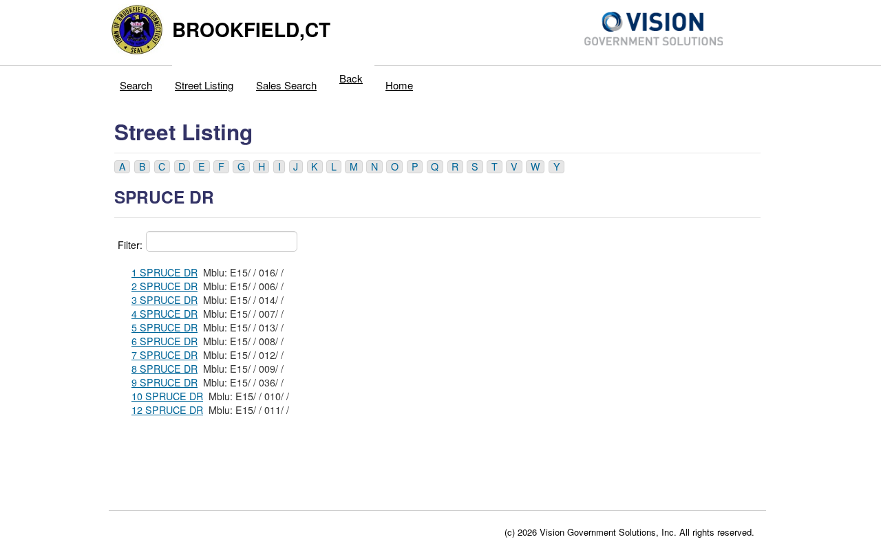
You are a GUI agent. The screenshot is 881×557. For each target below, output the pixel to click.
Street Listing (204, 85)
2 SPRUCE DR (164, 286)
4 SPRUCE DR (164, 313)
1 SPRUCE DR (164, 272)
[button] (122, 166)
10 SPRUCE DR (167, 396)
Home (399, 85)
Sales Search (286, 85)
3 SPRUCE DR (164, 300)
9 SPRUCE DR (164, 382)
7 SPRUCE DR (164, 355)
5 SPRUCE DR (164, 327)
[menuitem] (136, 81)
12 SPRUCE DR (167, 410)
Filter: (130, 245)
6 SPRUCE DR (164, 341)
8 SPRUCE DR (164, 368)
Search (136, 85)
